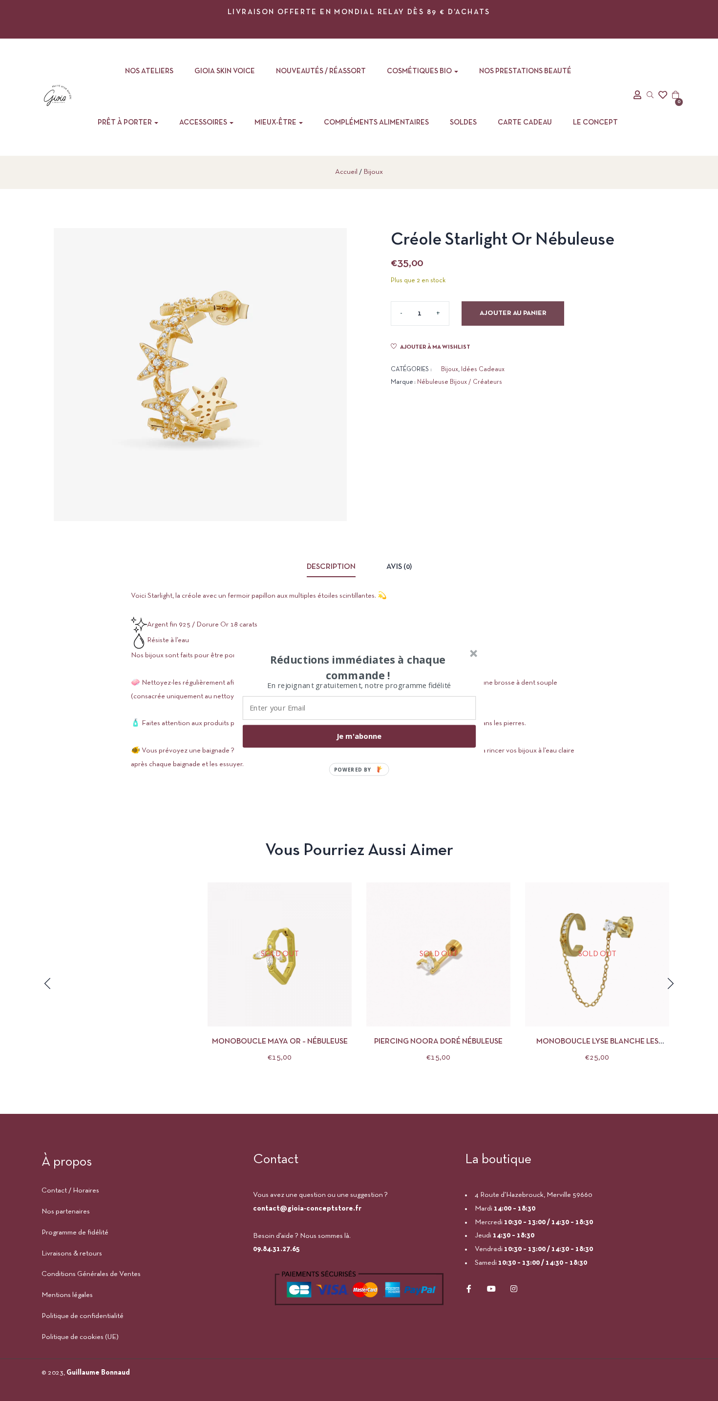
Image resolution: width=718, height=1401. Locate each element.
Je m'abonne (359, 736)
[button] (358, 667)
